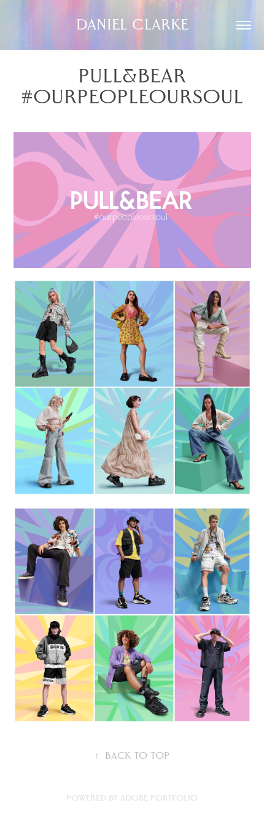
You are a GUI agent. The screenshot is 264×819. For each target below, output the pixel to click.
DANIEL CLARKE (132, 24)
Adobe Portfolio (159, 797)
